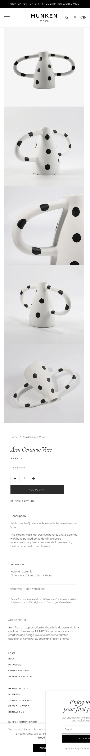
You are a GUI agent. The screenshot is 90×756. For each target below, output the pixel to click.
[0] (81, 18)
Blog (11, 659)
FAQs (11, 653)
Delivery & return (22, 501)
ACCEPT (45, 748)
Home (14, 437)
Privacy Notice (18, 706)
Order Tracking (19, 671)
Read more (45, 737)
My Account (16, 665)
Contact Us (16, 712)
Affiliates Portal (20, 676)
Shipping (14, 694)
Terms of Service (20, 700)
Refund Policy (18, 689)
